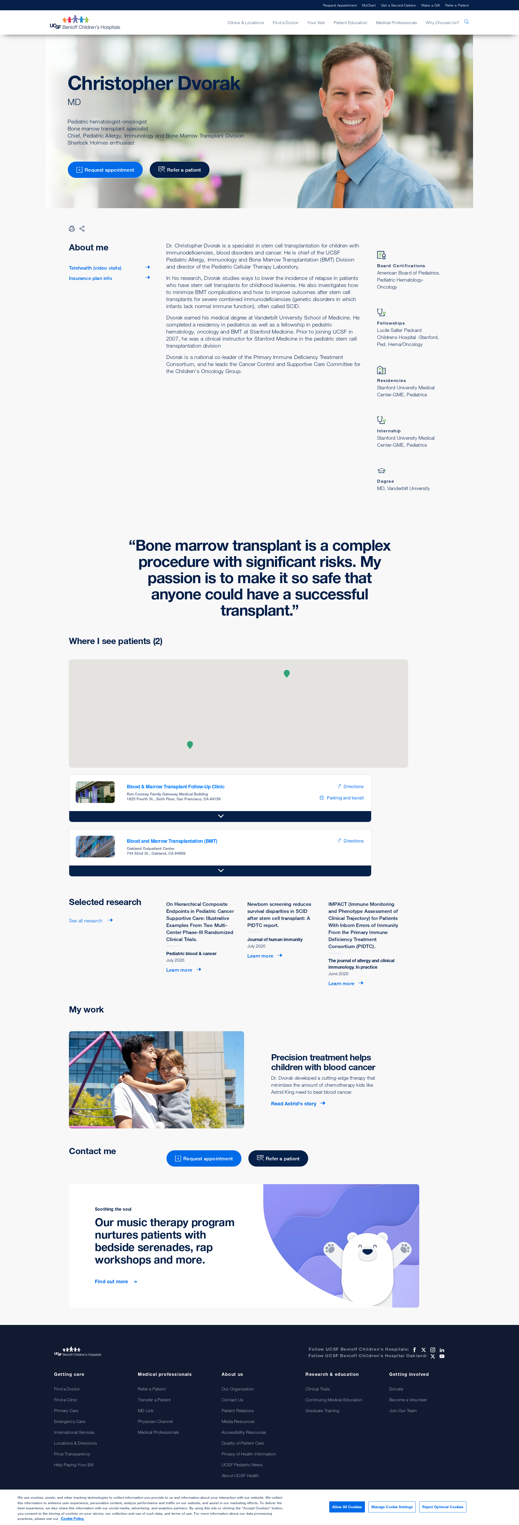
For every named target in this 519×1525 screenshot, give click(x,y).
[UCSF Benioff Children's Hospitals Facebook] (413, 1350)
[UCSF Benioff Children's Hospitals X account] (423, 1350)
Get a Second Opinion (398, 5)
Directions (354, 786)
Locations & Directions (75, 1443)
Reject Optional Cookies (442, 1506)
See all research (86, 920)
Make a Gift (430, 5)
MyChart (368, 5)
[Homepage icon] (90, 22)
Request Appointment (340, 5)
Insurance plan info (90, 278)
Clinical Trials (317, 1388)
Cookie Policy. (72, 1518)
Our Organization (238, 1388)
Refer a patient (184, 170)
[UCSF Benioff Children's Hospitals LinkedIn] (441, 1350)
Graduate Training (322, 1410)
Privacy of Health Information (249, 1453)
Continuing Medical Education (333, 1399)
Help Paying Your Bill (73, 1464)
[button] (190, 745)
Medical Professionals (158, 1432)
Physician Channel (155, 1421)
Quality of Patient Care (243, 1443)
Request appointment (109, 170)
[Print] (72, 228)
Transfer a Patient (154, 1399)
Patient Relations (238, 1410)
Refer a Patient (457, 5)
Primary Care (66, 1410)
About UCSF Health (240, 1475)
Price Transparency (72, 1453)
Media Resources (238, 1421)
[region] (259, 1507)
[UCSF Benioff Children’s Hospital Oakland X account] (432, 1356)
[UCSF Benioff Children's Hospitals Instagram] (432, 1350)
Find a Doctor (67, 1388)
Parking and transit (345, 798)
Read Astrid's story (293, 1103)
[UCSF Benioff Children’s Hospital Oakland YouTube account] (441, 1356)
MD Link (146, 1410)
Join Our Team (403, 1410)
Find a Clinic (65, 1399)
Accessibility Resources (244, 1432)
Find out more (112, 1281)
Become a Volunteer (408, 1399)
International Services (74, 1432)
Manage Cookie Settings (392, 1506)
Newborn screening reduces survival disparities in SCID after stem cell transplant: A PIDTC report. (279, 914)
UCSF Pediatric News (242, 1464)
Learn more (179, 970)
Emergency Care (69, 1421)
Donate (396, 1388)
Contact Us (232, 1399)
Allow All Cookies (347, 1506)
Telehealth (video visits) (95, 268)
